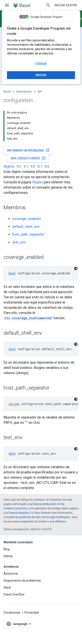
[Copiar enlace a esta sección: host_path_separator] (53, 388)
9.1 (26, 166)
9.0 (33, 166)
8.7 (40, 166)
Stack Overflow (13, 594)
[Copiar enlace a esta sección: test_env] (27, 438)
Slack (7, 587)
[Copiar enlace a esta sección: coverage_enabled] (48, 257)
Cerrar (41, 64)
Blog (6, 549)
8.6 (47, 166)
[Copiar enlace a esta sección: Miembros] (30, 208)
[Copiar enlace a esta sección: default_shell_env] (46, 333)
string (14, 404)
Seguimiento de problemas (22, 580)
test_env (19, 242)
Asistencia (10, 573)
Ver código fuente (28, 158)
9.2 (19, 166)
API (40, 91)
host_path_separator (28, 234)
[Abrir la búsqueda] (48, 5)
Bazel (6, 91)
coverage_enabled (26, 219)
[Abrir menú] (7, 5)
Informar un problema (28, 150)
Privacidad (31, 612)
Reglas (37, 182)
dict (12, 349)
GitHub (8, 556)
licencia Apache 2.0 (21, 512)
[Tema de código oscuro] (76, 268)
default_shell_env (26, 227)
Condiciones (11, 612)
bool (12, 273)
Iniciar (41, 75)
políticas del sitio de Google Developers (44, 517)
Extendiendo (24, 91)
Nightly (8, 166)
